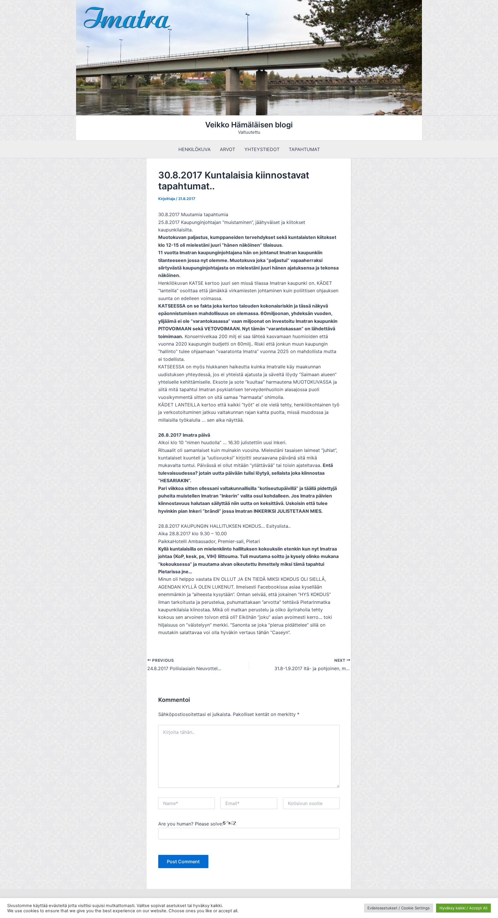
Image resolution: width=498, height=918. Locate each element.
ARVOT (227, 149)
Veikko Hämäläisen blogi (249, 124)
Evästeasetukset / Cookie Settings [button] (398, 908)
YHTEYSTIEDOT (262, 149)
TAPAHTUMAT (304, 149)
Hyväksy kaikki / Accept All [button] (463, 908)
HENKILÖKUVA (194, 149)
